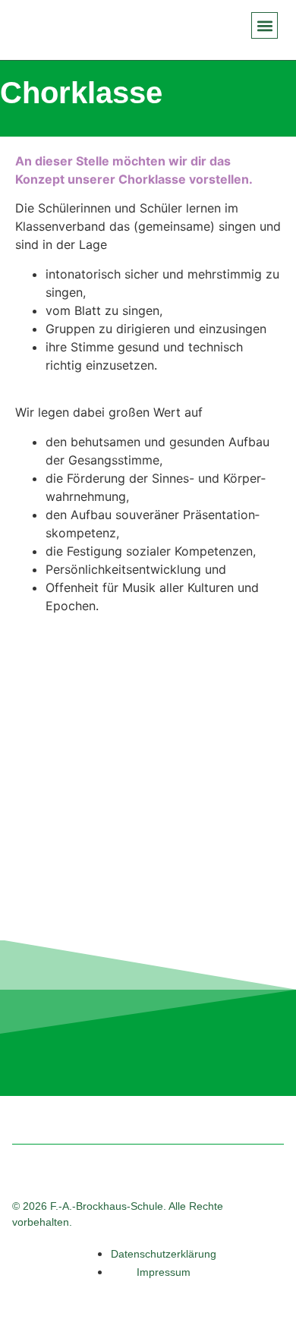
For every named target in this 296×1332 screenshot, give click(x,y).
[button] (264, 25)
